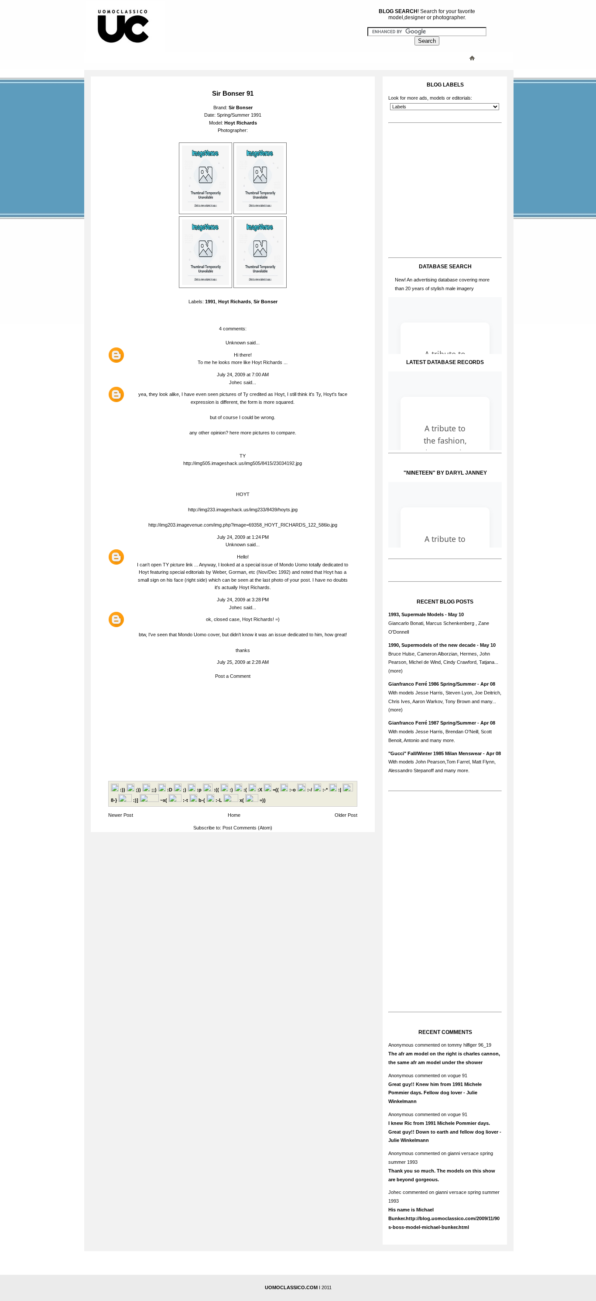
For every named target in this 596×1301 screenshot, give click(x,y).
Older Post (346, 815)
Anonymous (401, 1045)
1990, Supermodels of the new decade (432, 645)
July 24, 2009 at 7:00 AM (243, 374)
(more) (395, 670)
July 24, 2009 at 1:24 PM (243, 537)
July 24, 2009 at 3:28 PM (243, 599)
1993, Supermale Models (416, 614)
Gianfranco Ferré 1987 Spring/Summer (432, 722)
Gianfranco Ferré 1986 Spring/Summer (432, 684)
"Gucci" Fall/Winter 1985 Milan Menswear (435, 753)
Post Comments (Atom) (247, 827)
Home (234, 815)
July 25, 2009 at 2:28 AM (243, 662)
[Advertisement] (261, 58)
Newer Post (120, 815)
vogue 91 (457, 1075)
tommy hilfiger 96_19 (469, 1045)
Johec (235, 382)
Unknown (236, 342)
